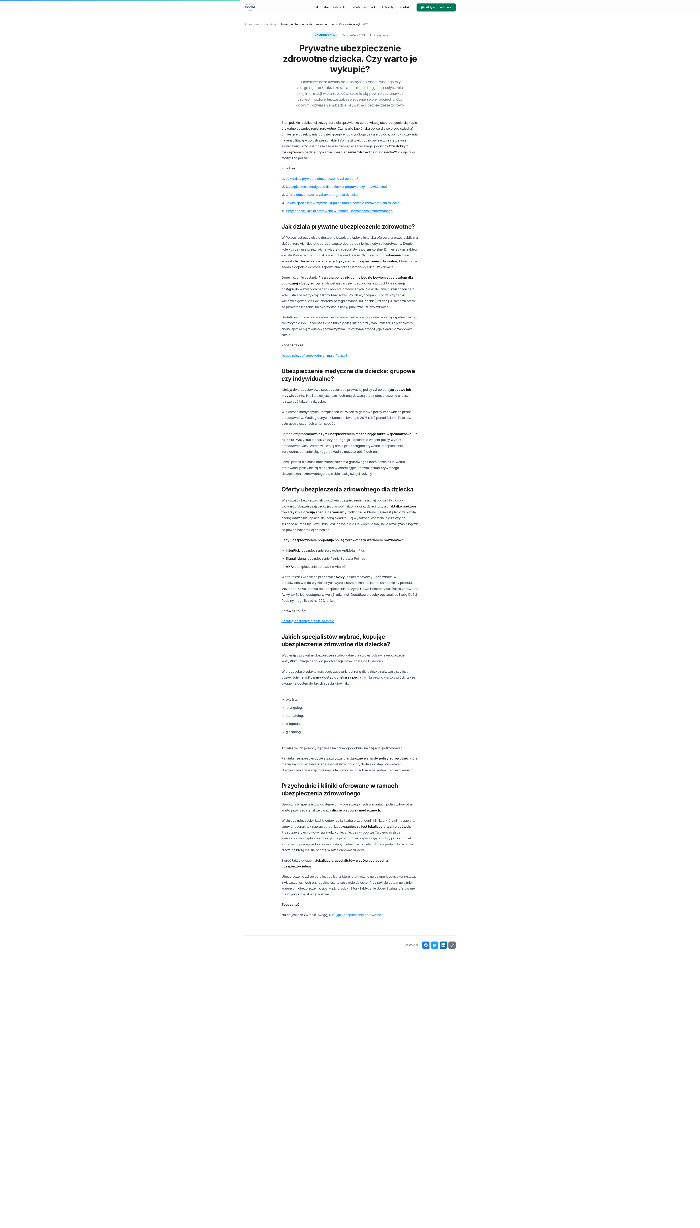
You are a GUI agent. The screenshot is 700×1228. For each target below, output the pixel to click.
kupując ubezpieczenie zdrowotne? (356, 915)
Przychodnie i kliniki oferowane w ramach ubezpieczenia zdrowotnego (339, 211)
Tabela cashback (363, 7)
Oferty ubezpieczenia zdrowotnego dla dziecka (322, 195)
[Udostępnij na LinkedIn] (443, 945)
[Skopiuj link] (452, 945)
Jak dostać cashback (329, 7)
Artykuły (388, 7)
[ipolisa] (250, 7)
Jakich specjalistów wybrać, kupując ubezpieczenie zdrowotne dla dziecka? (343, 203)
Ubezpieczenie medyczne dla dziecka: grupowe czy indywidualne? (336, 187)
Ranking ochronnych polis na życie (307, 621)
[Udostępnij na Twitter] (434, 945)
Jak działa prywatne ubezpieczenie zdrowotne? (322, 179)
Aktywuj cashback (438, 7)
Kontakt (405, 7)
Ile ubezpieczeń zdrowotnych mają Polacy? (314, 355)
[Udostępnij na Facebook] (425, 945)
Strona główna (253, 24)
